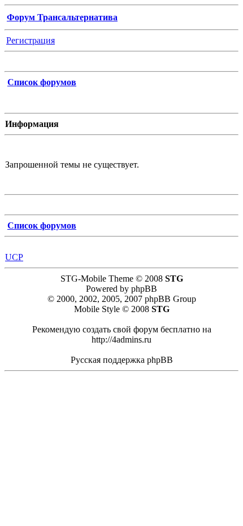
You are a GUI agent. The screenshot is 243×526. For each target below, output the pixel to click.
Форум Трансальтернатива (62, 17)
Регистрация (30, 40)
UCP (14, 257)
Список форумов (41, 82)
